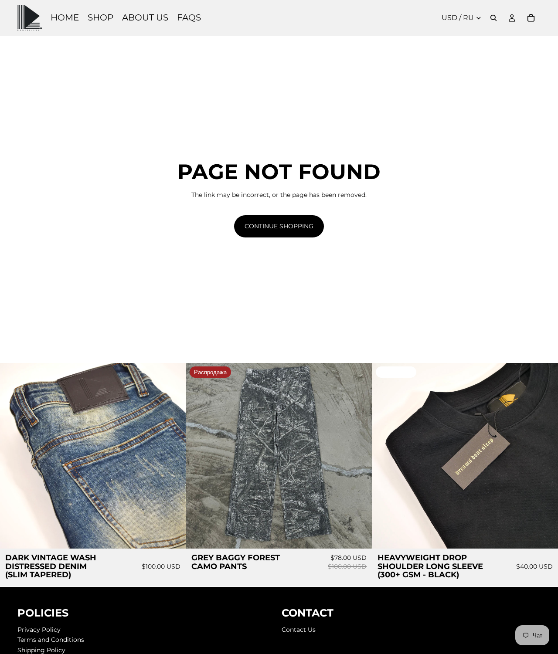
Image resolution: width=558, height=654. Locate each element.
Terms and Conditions (50, 640)
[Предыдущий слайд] (13, 455)
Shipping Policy (41, 650)
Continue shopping (279, 226)
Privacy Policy (39, 630)
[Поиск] (493, 17)
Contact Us (299, 630)
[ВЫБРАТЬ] (172, 535)
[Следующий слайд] (173, 455)
